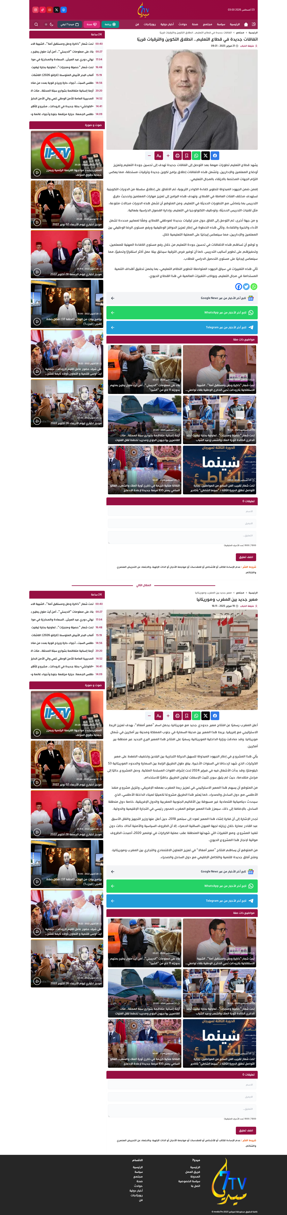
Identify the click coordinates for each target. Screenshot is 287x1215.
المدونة (195, 1177)
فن (141, 1200)
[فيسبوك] (64, 10)
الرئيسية (253, 32)
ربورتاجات (137, 1195)
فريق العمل (192, 1172)
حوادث (138, 1186)
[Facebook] (238, 286)
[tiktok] (42, 10)
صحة (139, 1181)
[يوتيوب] (49, 10)
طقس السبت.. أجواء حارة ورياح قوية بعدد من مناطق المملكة (55, 83)
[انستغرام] (35, 10)
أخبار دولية (136, 1191)
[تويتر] (56, 10)
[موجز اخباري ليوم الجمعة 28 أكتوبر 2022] (67, 254)
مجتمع (240, 32)
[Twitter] (246, 286)
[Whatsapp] (253, 286)
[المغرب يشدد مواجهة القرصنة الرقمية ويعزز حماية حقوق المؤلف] (67, 155)
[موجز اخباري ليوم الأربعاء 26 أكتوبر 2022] (67, 403)
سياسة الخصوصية (189, 1181)
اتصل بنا (195, 1186)
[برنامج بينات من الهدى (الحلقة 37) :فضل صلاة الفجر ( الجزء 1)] (67, 304)
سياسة (139, 1172)
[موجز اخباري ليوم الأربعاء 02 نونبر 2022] (67, 204)
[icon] (246, 24)
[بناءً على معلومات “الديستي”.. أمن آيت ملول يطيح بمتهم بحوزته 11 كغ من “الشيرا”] (144, 369)
